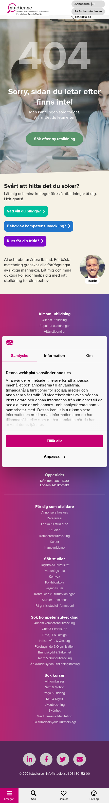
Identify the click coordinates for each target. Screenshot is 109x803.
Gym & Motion (54, 687)
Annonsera (82, 4)
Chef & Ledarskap (54, 628)
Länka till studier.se (54, 524)
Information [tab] (54, 355)
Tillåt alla (54, 441)
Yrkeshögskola (54, 570)
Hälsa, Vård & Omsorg (54, 640)
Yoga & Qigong (54, 693)
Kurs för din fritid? (23, 241)
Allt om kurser (54, 681)
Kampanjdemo (54, 547)
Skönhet (55, 710)
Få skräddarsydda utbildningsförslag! (54, 664)
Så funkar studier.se (88, 11)
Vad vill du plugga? (24, 211)
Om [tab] (89, 355)
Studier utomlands (54, 599)
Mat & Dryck (54, 698)
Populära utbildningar (55, 325)
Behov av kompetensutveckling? (36, 226)
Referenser (54, 518)
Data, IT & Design (54, 634)
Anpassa (51, 456)
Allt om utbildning (54, 320)
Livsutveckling (55, 704)
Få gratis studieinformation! (54, 605)
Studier (54, 530)
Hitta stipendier (54, 331)
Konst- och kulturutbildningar (54, 594)
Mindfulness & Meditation (54, 716)
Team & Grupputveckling (55, 658)
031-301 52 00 (83, 17)
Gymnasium (54, 588)
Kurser (54, 541)
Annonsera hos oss (54, 512)
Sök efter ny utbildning (54, 139)
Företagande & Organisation (55, 646)
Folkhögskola (54, 582)
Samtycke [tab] (19, 355)
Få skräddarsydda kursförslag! (54, 722)
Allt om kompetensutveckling (54, 623)
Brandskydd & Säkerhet (54, 652)
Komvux (54, 576)
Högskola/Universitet (54, 565)
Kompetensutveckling (54, 535)
